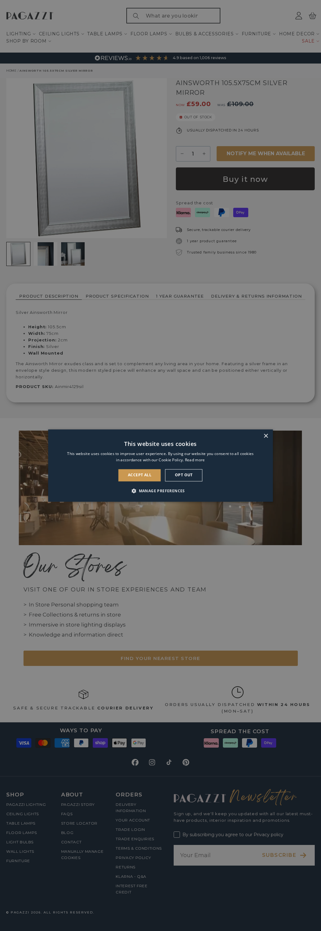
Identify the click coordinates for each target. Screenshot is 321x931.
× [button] (265, 436)
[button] (160, 491)
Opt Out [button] (184, 475)
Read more (195, 460)
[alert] (160, 465)
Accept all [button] (139, 475)
